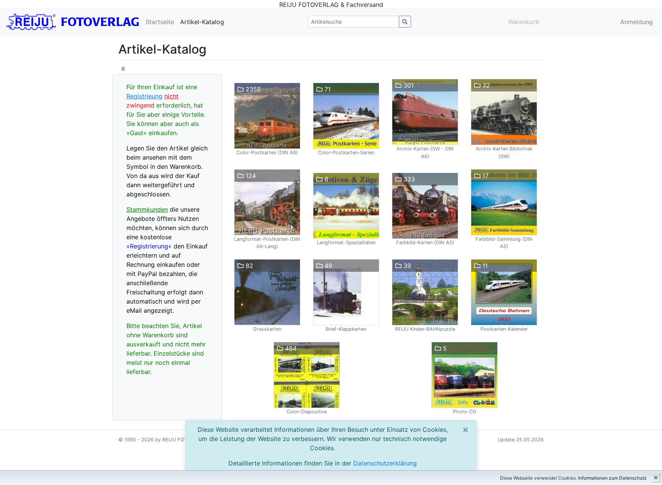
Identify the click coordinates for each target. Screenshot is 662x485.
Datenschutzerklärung (385, 463)
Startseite (160, 22)
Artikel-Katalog (202, 22)
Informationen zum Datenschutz (612, 478)
